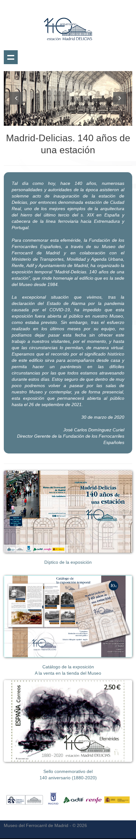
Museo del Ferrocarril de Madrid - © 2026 (45, 825)
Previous (16, 98)
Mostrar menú (11, 57)
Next (119, 98)
